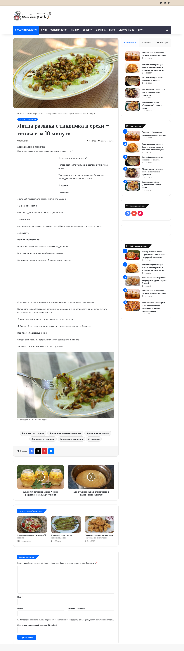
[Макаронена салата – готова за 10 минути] (32, 524)
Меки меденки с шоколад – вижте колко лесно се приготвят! (153, 92)
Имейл (21, 608)
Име (19, 597)
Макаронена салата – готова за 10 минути (31, 536)
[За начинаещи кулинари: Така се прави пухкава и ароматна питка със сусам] (132, 68)
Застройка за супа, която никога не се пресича (152, 79)
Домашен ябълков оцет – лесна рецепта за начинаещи (154, 54)
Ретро (112, 30)
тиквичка (95, 439)
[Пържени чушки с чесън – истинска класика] (66, 524)
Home (22, 113)
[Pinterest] (44, 451)
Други (141, 30)
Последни (146, 42)
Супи (44, 30)
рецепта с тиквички (72, 439)
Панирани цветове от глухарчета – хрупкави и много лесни (99, 536)
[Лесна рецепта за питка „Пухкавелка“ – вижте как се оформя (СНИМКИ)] (132, 255)
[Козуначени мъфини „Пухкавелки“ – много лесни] (132, 106)
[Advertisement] (119, 14)
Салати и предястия (26, 30)
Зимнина (100, 30)
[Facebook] (31, 451)
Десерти (87, 30)
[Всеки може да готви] (32, 15)
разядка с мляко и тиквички (66, 433)
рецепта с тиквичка (43, 439)
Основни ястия (58, 30)
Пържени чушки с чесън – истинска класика (62, 536)
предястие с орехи (33, 433)
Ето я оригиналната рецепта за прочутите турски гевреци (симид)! (154, 280)
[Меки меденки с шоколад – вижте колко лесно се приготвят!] (132, 93)
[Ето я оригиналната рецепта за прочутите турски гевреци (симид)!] (132, 281)
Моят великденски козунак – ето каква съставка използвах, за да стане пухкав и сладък (153, 306)
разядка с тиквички (98, 433)
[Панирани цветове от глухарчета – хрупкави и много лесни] (99, 524)
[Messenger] (51, 451)
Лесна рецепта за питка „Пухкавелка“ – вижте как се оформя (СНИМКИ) (153, 254)
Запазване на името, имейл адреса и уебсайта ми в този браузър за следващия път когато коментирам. (67, 620)
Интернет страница (76, 608)
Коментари (162, 42)
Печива (75, 30)
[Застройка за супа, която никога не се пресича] (132, 81)
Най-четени (130, 42)
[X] (38, 451)
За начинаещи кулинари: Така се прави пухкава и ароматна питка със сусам (153, 67)
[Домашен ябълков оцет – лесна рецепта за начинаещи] (132, 56)
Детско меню (126, 30)
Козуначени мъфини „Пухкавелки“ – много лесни (152, 105)
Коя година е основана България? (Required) (37, 625)
